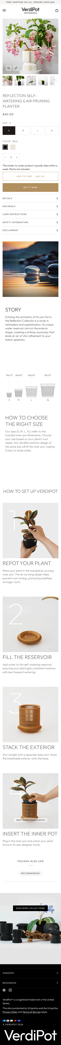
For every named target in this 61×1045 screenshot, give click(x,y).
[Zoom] (9, 68)
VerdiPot (11, 1024)
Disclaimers (10, 230)
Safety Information (15, 222)
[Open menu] (7, 10)
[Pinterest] (4, 990)
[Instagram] (10, 990)
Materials (9, 206)
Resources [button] (9, 983)
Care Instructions (15, 214)
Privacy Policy (10, 1011)
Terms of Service (32, 1011)
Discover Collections (30, 908)
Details (7, 198)
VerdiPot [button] (8, 973)
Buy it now (30, 187)
